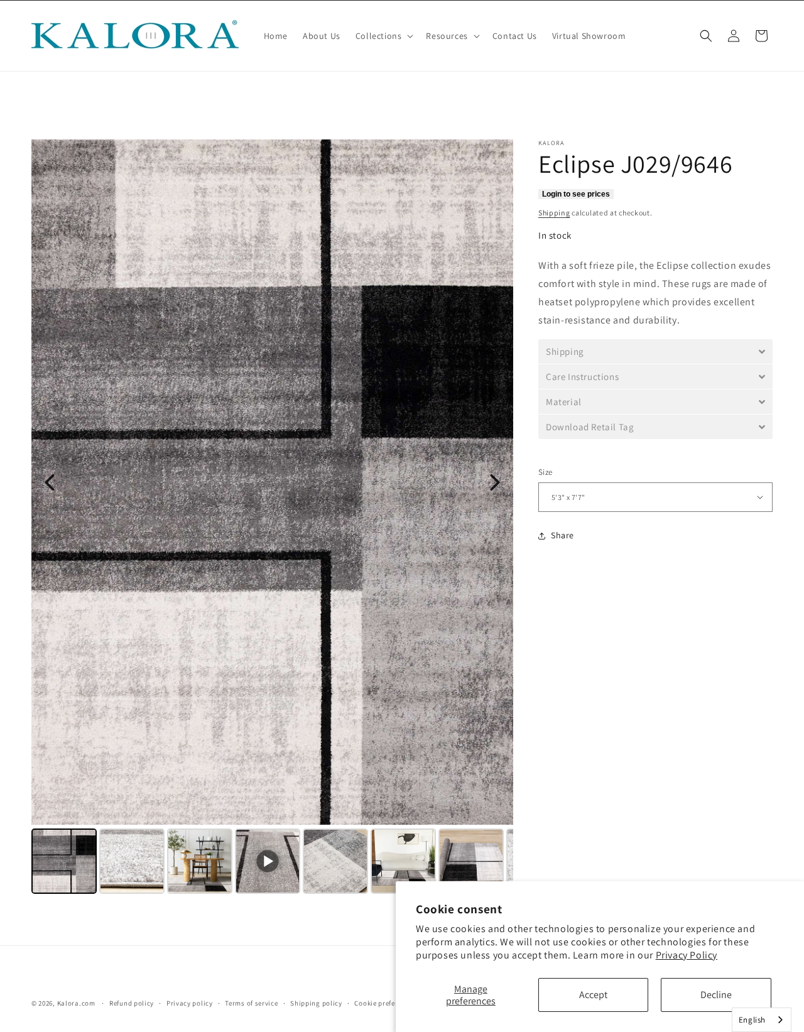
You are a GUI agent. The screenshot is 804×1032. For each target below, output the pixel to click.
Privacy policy (189, 1003)
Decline (716, 994)
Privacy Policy (686, 955)
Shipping (554, 212)
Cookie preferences (385, 1003)
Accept (593, 994)
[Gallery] (272, 518)
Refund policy (131, 1003)
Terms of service (251, 1003)
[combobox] (761, 1020)
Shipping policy (316, 1003)
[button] (383, 36)
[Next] (495, 482)
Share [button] (562, 535)
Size (545, 472)
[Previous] (49, 482)
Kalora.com (76, 1003)
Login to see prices (576, 194)
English (752, 1019)
